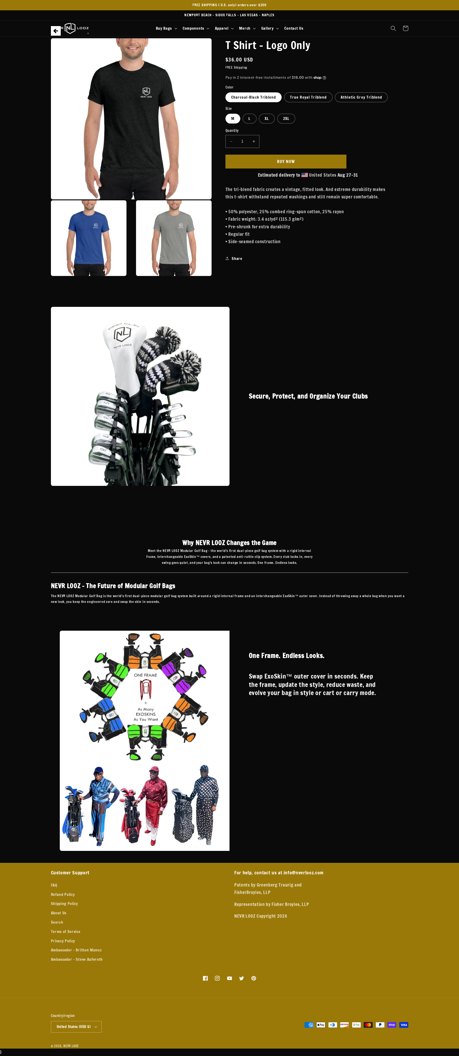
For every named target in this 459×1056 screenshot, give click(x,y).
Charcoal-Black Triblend (253, 97)
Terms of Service (66, 931)
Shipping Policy (64, 903)
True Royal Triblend (308, 97)
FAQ (54, 885)
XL (267, 118)
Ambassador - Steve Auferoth (77, 959)
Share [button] (237, 258)
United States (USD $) (74, 1026)
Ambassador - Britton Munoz (76, 950)
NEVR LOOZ (71, 1046)
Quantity (232, 130)
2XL (286, 118)
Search (57, 922)
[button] (166, 28)
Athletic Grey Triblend (361, 97)
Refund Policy (63, 894)
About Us (59, 913)
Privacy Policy (63, 941)
